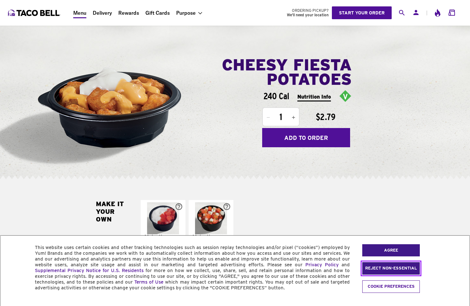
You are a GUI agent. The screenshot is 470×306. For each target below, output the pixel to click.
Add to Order (306, 137)
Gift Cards (157, 13)
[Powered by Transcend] (10, 302)
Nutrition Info (314, 97)
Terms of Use (148, 282)
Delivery (102, 13)
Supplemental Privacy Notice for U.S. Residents (89, 270)
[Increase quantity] (293, 117)
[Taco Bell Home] (35, 13)
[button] (163, 227)
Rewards (128, 13)
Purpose (186, 13)
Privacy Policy (322, 265)
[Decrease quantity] (268, 117)
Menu (79, 13)
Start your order (362, 12)
